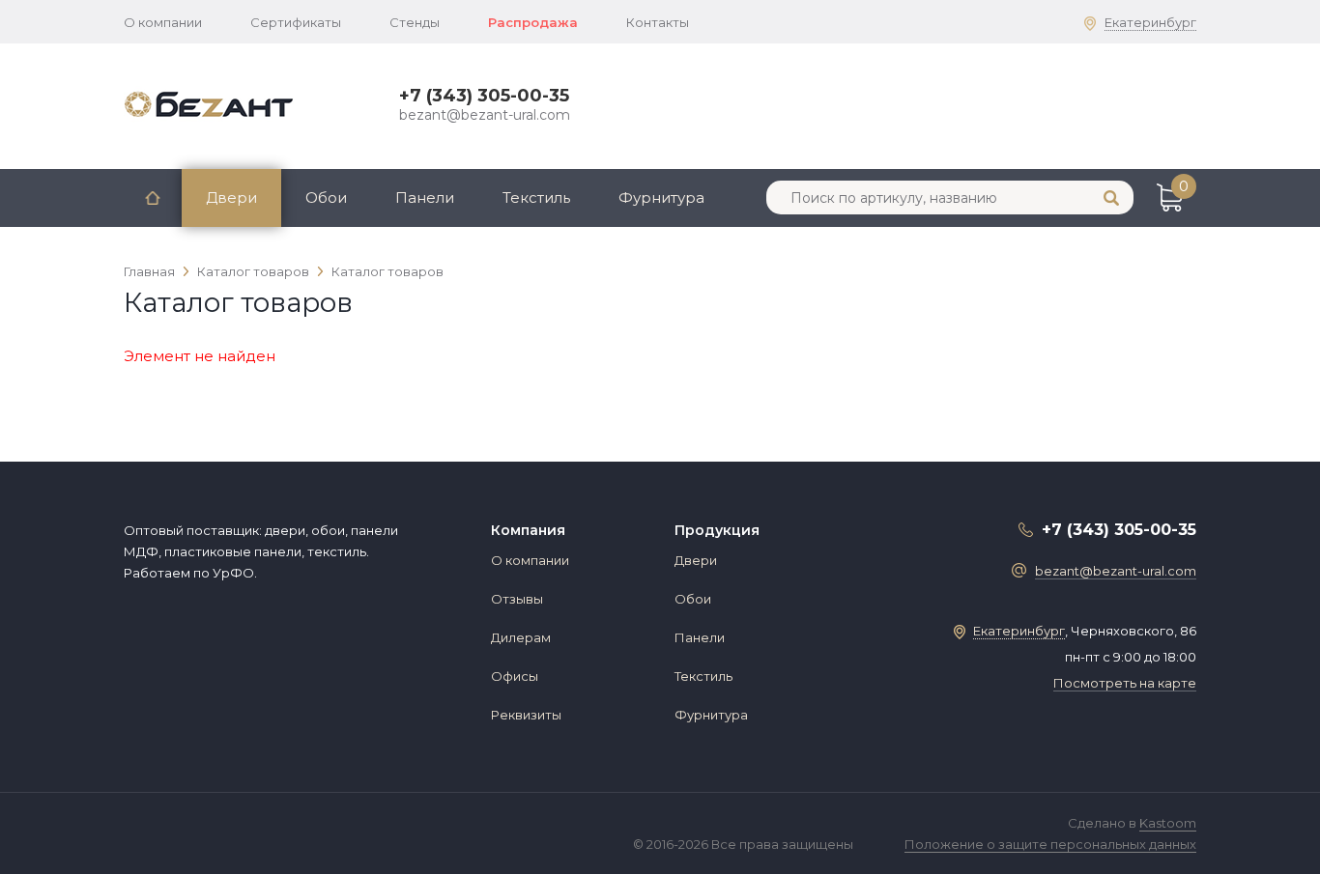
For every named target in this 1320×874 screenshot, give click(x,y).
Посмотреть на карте (1124, 683)
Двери (231, 197)
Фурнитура (661, 197)
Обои (326, 197)
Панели (424, 197)
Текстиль (536, 197)
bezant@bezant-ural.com (484, 115)
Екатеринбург (1150, 22)
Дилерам (521, 637)
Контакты (657, 22)
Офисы (514, 676)
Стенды (414, 22)
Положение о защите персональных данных (1050, 844)
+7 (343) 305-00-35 (484, 95)
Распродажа (533, 22)
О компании (163, 22)
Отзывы (517, 598)
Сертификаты (295, 22)
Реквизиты (526, 714)
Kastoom (1167, 823)
